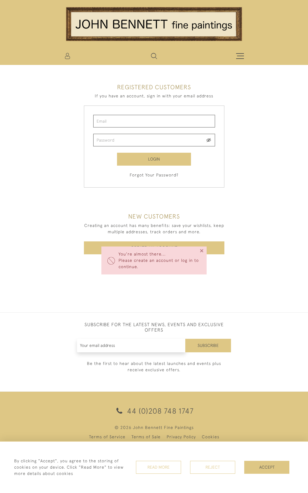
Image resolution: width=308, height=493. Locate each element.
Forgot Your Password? (154, 175)
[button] (154, 55)
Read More (158, 467)
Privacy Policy (181, 436)
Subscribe (208, 345)
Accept (267, 467)
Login (154, 159)
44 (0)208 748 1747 (159, 410)
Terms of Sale (146, 436)
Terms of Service (107, 436)
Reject (212, 467)
